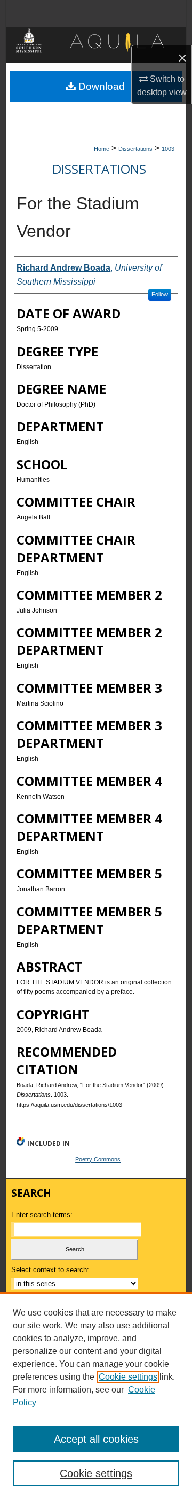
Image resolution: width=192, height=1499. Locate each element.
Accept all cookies (96, 1439)
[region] (96, 1395)
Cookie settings (128, 1376)
